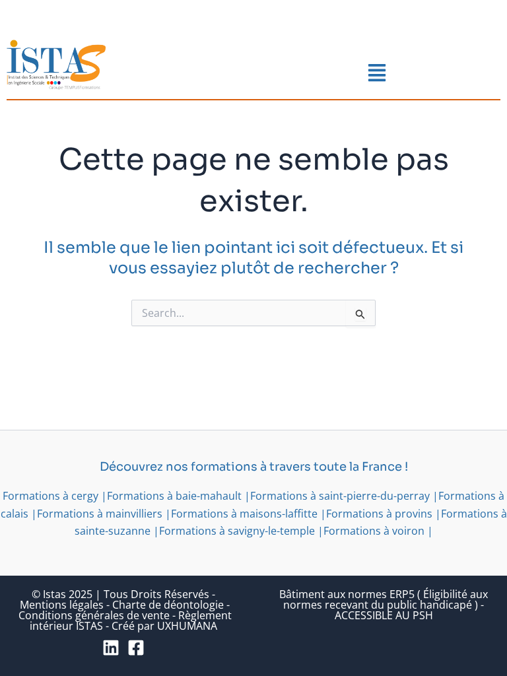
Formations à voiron (373, 531)
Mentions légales (62, 604)
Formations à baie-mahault (174, 496)
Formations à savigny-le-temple (237, 531)
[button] (377, 73)
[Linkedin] (110, 647)
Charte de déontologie (168, 604)
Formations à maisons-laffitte (244, 513)
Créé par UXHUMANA (164, 626)
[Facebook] (136, 647)
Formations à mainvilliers (99, 513)
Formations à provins (379, 513)
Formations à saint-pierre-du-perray (340, 496)
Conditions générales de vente (94, 615)
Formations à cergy (50, 496)
